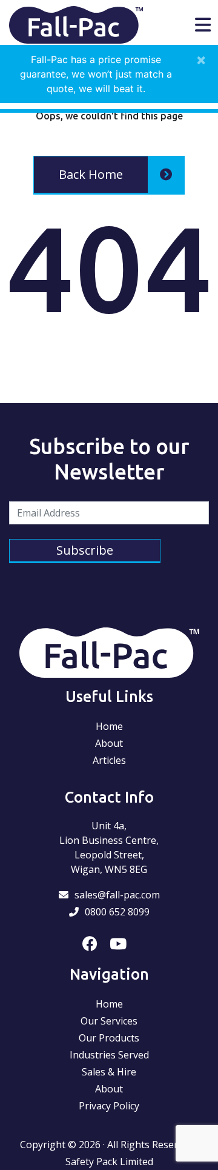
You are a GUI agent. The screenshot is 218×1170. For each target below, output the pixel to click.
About (109, 743)
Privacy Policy (109, 1105)
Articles (109, 760)
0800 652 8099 (117, 911)
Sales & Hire (109, 1071)
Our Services (109, 1021)
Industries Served (109, 1054)
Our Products (109, 1038)
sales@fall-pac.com (117, 894)
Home (109, 726)
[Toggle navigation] (203, 24)
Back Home (91, 174)
